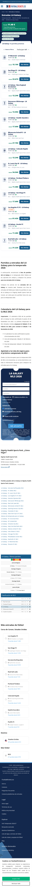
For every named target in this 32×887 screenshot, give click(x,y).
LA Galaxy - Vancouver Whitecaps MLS (12, 501)
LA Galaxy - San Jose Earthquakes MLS (12, 488)
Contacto (4, 787)
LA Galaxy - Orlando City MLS (9, 524)
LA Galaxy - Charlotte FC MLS (9, 511)
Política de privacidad (16, 436)
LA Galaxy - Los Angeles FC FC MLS (11, 496)
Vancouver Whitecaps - (17, 102)
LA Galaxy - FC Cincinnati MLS (10, 519)
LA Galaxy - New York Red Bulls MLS (11, 526)
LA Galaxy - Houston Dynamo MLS (11, 498)
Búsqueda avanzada (8, 827)
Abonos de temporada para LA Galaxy (12, 516)
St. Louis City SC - (17, 163)
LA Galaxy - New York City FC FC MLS (12, 513)
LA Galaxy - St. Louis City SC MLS (10, 493)
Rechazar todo (16, 883)
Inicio (3, 12)
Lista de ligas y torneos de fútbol (11, 834)
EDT (13, 58)
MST (13, 241)
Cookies (4, 814)
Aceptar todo (16, 879)
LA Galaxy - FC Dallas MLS (8, 490)
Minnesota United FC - (17, 133)
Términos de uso (7, 807)
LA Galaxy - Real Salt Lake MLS (10, 503)
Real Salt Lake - (17, 239)
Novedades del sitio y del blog (12, 411)
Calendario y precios (10, 408)
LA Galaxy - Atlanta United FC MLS (11, 529)
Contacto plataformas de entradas (12, 794)
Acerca (4, 784)
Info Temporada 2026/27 (9, 823)
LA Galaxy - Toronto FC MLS (9, 544)
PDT (13, 72)
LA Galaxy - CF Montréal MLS (9, 541)
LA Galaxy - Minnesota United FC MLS (12, 506)
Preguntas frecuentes (8, 790)
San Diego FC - (16, 70)
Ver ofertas (24, 64)
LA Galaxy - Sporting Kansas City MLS (12, 508)
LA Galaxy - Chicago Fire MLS (9, 534)
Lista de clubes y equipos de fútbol (12, 837)
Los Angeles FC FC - (18, 207)
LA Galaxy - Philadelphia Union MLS (11, 536)
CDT (13, 136)
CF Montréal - (16, 56)
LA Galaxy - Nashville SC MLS (9, 539)
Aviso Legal (5, 803)
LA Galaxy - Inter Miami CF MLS (10, 531)
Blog (3, 841)
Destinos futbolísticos (8, 830)
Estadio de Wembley (8, 850)
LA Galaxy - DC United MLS (9, 521)
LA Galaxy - (17, 86)
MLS (7, 12)
